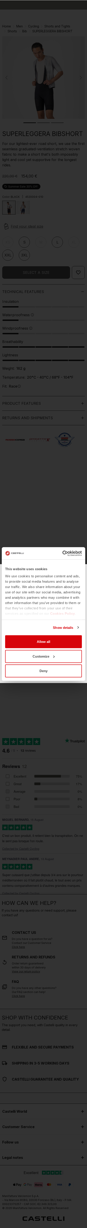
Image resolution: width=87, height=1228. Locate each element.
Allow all (43, 642)
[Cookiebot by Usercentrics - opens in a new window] (62, 553)
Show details (63, 627)
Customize (41, 656)
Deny (43, 671)
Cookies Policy (62, 613)
